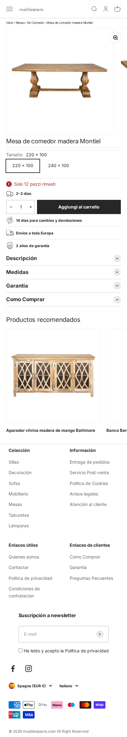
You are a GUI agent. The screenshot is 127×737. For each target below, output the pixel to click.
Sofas (14, 483)
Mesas (20, 22)
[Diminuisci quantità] (10, 206)
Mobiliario (18, 493)
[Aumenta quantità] (30, 206)
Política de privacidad (30, 578)
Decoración (20, 472)
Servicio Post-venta (89, 472)
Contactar (19, 567)
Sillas (14, 462)
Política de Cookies (89, 483)
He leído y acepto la (66, 650)
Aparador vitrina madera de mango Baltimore (50, 430)
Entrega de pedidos (89, 462)
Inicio (9, 22)
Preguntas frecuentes (91, 578)
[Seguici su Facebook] (13, 668)
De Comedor (35, 22)
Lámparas (19, 525)
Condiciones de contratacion (24, 592)
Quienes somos (24, 556)
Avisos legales (84, 493)
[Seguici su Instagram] (28, 668)
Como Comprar (85, 556)
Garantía (78, 567)
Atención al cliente (88, 504)
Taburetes (19, 515)
